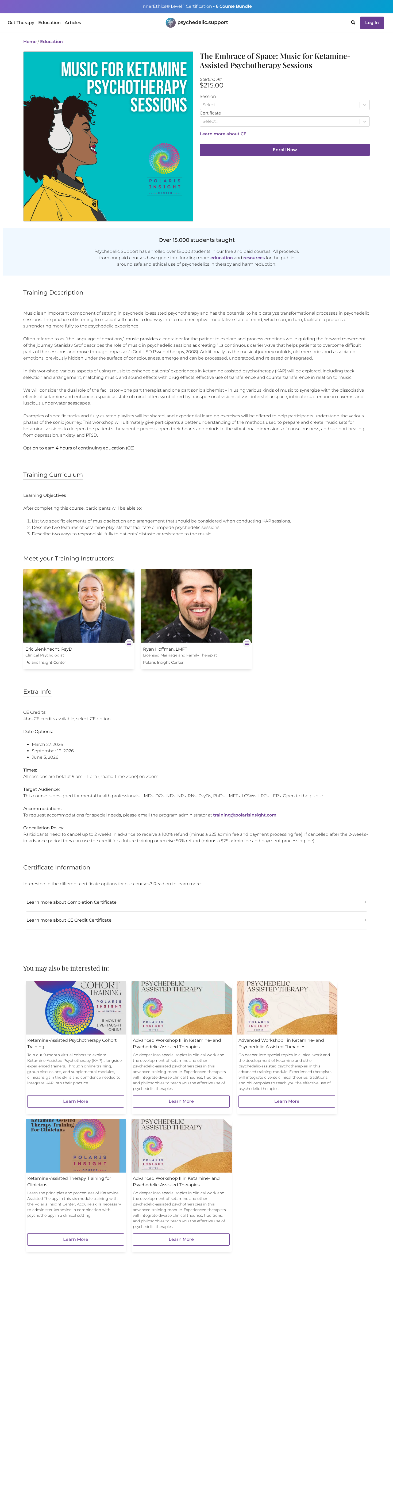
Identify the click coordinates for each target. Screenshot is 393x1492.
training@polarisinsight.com (244, 815)
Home (30, 41)
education (221, 257)
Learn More (75, 1101)
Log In (372, 22)
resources (254, 257)
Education (51, 41)
